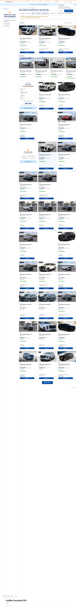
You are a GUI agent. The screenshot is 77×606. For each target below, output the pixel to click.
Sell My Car (34, 1)
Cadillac (27, 8)
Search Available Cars (28, 108)
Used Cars (16, 1)
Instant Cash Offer (40, 1)
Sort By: (65, 22)
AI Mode (55, 1)
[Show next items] (74, 13)
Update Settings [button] (32, 105)
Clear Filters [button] (28, 13)
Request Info (27, 52)
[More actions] (35, 52)
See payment (22, 43)
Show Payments (69, 10)
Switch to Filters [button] (6, 8)
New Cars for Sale (22, 8)
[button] (66, 1)
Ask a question (28, 161)
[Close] (57, 602)
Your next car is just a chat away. (38, 4)
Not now (61, 10)
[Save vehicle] (36, 27)
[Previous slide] (20, 69)
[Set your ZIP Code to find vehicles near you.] (49, 10)
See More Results (47, 382)
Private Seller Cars (27, 1)
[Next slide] (74, 69)
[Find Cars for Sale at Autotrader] (9, 1)
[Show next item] (55, 147)
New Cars (21, 1)
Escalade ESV (32, 8)
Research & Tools (47, 1)
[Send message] (16, 596)
